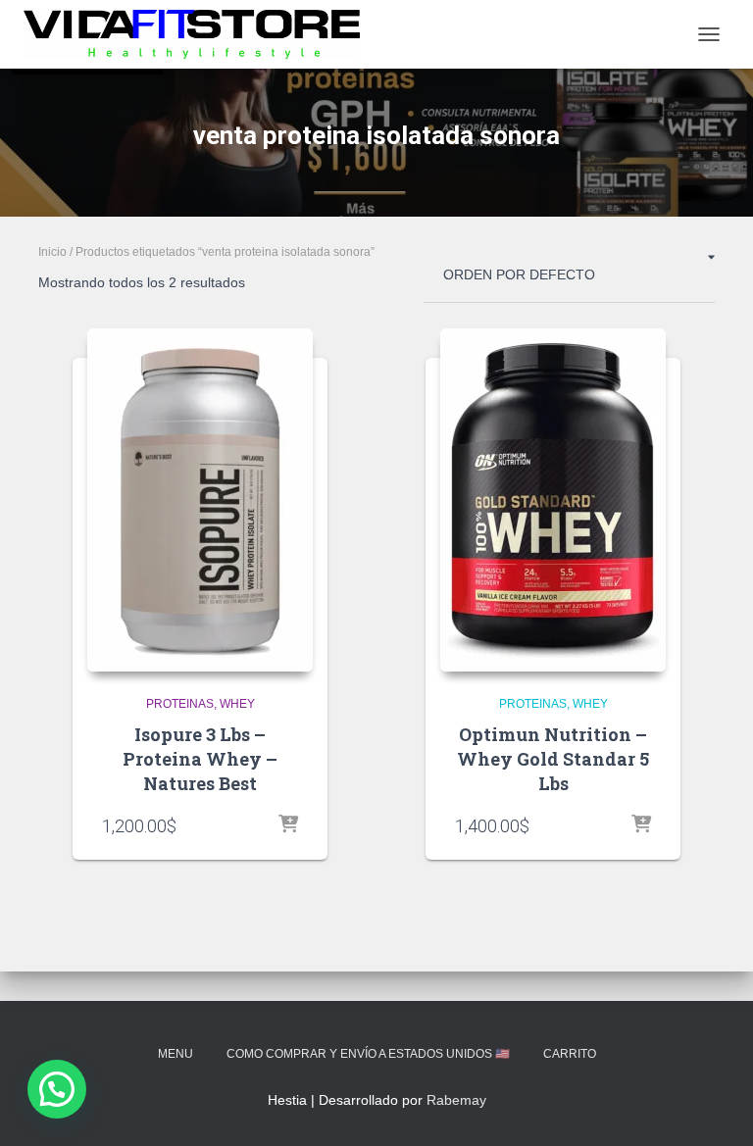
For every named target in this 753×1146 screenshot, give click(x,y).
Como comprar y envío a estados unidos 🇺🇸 (368, 1054)
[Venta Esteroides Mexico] (199, 34)
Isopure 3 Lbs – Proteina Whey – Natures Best (200, 758)
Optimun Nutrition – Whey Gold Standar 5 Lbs (553, 758)
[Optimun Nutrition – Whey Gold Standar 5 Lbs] (553, 500)
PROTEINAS (180, 704)
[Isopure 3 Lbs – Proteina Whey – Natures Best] (200, 500)
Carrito (569, 1054)
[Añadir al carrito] (288, 825)
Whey (237, 704)
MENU (175, 1054)
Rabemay (456, 1100)
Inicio (52, 252)
